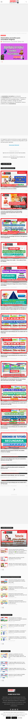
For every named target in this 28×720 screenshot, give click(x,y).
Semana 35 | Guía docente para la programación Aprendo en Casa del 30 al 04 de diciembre (17, 602)
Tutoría (13, 185)
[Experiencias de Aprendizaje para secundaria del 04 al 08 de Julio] (14, 345)
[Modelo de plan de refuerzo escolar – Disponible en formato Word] (4, 559)
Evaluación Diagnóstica (6, 257)
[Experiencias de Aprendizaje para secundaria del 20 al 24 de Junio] (14, 417)
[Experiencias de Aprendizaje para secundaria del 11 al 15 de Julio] (14, 322)
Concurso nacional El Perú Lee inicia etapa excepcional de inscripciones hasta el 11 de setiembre (11, 212)
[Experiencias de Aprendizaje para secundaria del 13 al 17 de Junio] (14, 480)
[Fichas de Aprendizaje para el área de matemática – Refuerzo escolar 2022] (14, 456)
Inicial (3, 208)
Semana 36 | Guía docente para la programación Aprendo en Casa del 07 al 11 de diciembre (17, 595)
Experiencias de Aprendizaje (7, 232)
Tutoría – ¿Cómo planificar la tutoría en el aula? (13, 543)
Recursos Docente (8, 184)
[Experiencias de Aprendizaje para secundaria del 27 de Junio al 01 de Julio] (14, 393)
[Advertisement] (14, 18)
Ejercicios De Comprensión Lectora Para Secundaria (14, 152)
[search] (26, 2)
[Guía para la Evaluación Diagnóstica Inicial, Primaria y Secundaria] (14, 274)
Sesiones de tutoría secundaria (8, 188)
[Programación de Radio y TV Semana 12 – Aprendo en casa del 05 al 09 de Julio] (4, 632)
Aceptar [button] (8, 717)
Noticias (10, 208)
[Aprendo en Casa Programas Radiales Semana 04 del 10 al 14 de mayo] (4, 676)
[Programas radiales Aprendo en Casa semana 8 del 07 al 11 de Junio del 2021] (4, 664)
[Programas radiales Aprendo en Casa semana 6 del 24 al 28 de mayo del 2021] (4, 670)
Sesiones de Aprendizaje (6, 185)
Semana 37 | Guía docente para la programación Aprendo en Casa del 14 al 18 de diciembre (17, 588)
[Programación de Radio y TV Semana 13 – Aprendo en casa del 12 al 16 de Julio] (4, 626)
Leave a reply (5, 164)
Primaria (14, 208)
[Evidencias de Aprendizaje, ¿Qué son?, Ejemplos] (14, 473)
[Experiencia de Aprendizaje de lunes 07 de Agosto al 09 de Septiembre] (14, 226)
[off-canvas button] (1, 2)
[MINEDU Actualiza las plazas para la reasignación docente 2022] (14, 465)
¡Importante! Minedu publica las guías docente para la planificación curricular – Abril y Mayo (17, 581)
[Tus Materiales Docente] (14, 1)
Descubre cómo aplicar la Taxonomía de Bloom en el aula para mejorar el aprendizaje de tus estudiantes (14, 308)
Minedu (3, 184)
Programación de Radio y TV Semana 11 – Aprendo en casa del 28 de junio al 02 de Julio (17, 638)
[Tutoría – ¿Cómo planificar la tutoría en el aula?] (14, 538)
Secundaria (3, 35)
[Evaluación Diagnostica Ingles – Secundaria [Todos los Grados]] (14, 250)
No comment (14, 41)
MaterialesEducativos (7, 41)
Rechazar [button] (14, 717)
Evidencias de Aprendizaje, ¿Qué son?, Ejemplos (13, 475)
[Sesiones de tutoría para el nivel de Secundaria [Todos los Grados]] (14, 441)
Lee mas (20, 717)
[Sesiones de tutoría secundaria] (14, 179)
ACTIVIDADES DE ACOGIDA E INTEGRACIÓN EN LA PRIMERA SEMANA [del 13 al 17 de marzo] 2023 (17, 619)
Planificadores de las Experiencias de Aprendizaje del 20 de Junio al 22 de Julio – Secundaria (13, 379)
